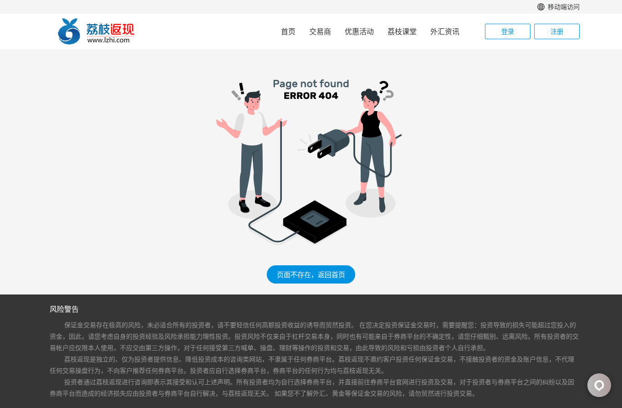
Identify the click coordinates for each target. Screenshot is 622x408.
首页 (288, 31)
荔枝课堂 (402, 31)
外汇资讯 (444, 31)
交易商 (320, 31)
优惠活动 (359, 31)
